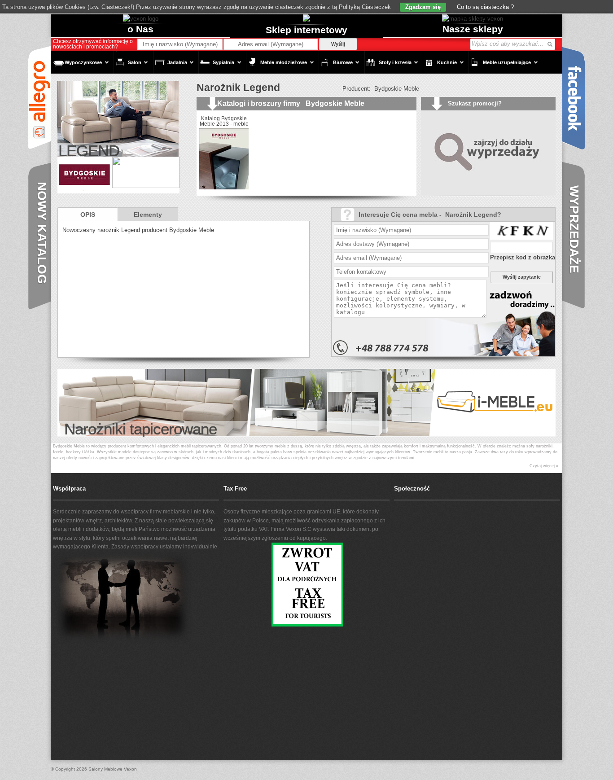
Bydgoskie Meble (396, 88)
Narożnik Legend (238, 87)
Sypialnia (216, 67)
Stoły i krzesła (388, 67)
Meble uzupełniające (500, 67)
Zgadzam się (423, 7)
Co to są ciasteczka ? (484, 7)
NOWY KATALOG (42, 233)
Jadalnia (170, 67)
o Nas (140, 29)
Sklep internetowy (306, 30)
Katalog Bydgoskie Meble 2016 (327, 121)
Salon (127, 67)
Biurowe (336, 67)
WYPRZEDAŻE (574, 229)
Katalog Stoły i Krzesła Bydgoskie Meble (381, 123)
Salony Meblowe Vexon (112, 769)
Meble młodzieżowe (276, 67)
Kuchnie (440, 67)
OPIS (87, 214)
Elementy (148, 214)
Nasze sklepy (472, 29)
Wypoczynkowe (76, 67)
